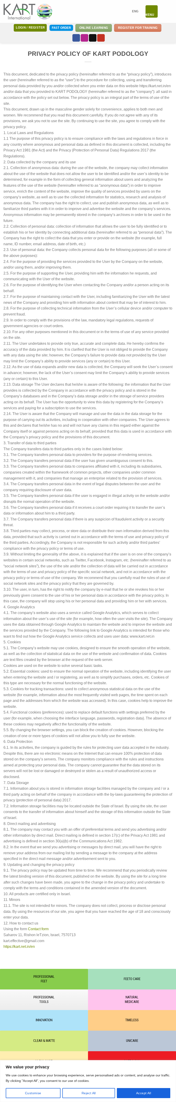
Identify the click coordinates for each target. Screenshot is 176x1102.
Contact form (38, 929)
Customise (33, 1093)
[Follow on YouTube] (101, 38)
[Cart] (170, 11)
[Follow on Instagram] (84, 38)
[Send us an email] (92, 38)
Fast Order (61, 28)
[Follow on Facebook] (76, 38)
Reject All (89, 1093)
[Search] (163, 11)
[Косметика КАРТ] (27, 11)
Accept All (143, 1093)
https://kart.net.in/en (19, 946)
